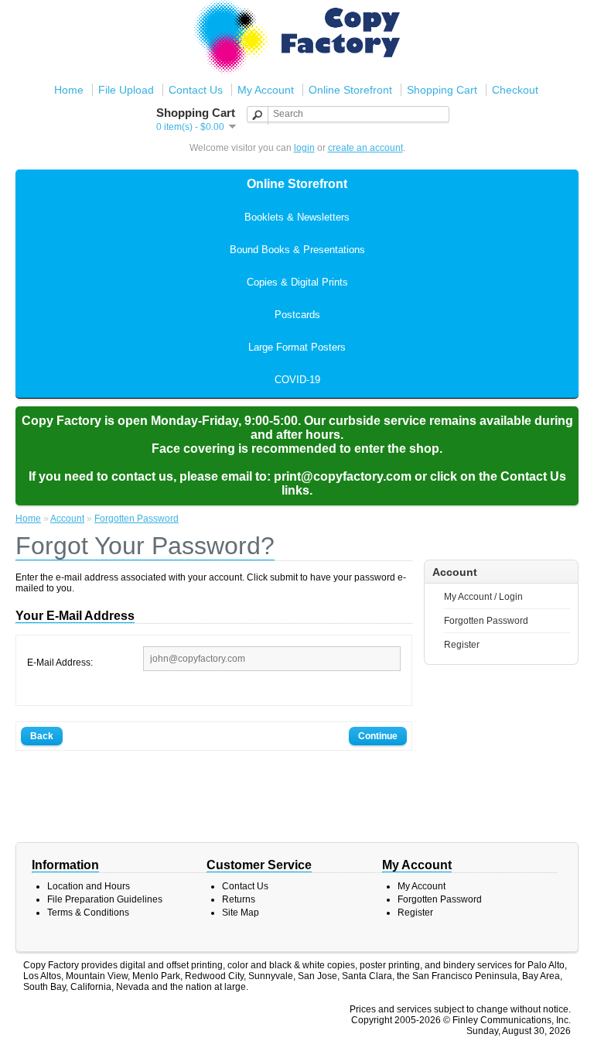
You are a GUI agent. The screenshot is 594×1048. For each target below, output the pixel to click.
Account (67, 518)
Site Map (240, 912)
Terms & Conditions (88, 912)
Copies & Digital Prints (297, 282)
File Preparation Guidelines (104, 899)
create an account (365, 147)
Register (462, 644)
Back (41, 736)
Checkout (515, 90)
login (304, 147)
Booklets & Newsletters (297, 217)
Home (69, 90)
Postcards (297, 314)
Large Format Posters (297, 347)
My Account (265, 90)
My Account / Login (483, 596)
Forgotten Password (486, 620)
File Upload (126, 90)
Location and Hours (88, 886)
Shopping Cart (442, 90)
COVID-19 (297, 379)
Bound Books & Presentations (297, 249)
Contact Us (196, 90)
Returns (238, 899)
